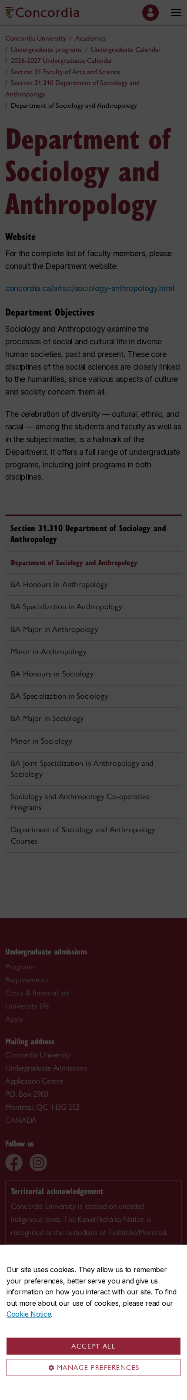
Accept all (93, 1346)
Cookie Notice (29, 1314)
